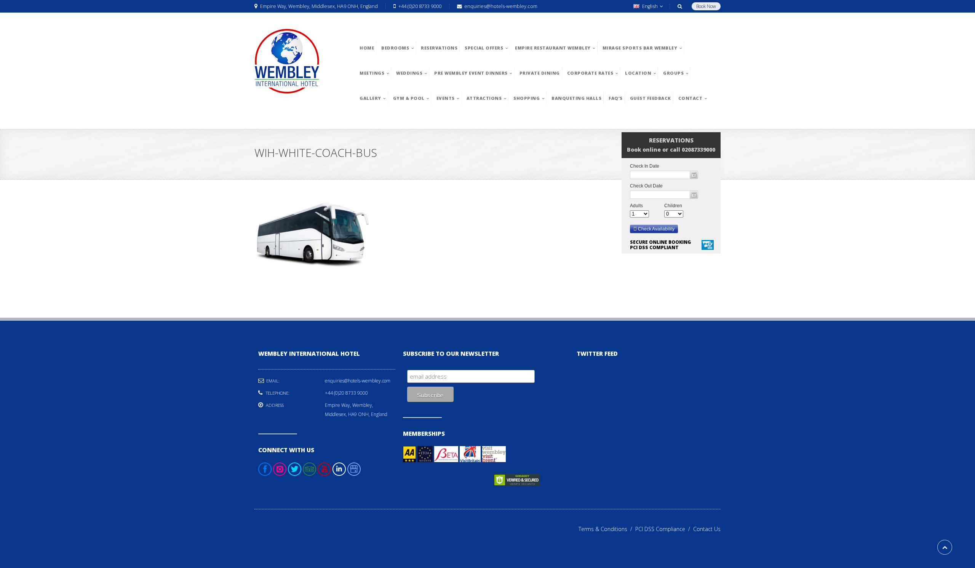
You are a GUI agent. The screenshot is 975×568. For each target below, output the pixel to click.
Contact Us (707, 529)
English (650, 6)
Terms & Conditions (607, 529)
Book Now (706, 6)
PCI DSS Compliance (664, 529)
